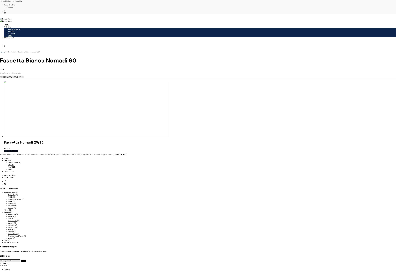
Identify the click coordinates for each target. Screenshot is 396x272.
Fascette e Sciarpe (15, 199)
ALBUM (11, 31)
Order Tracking (9, 5)
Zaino (10, 238)
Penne (10, 232)
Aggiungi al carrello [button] (11, 151)
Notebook (12, 227)
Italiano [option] (7, 269)
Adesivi (11, 216)
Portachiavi (12, 234)
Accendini (12, 214)
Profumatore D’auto (15, 236)
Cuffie (10, 197)
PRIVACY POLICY (121, 154)
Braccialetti (12, 221)
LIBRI (10, 36)
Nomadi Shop (5, 263)
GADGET (11, 33)
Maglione (11, 206)
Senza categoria (10, 242)
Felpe (10, 201)
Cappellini (11, 195)
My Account (8, 7)
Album (6, 210)
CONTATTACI (9, 38)
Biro (9, 219)
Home (2, 52)
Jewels (10, 223)
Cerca (23, 261)
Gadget (7, 212)
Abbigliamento (9, 193)
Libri (5, 240)
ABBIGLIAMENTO (14, 29)
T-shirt (10, 208)
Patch (10, 229)
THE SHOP (8, 27)
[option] (200, 269)
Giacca (11, 203)
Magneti (11, 225)
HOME (6, 25)
